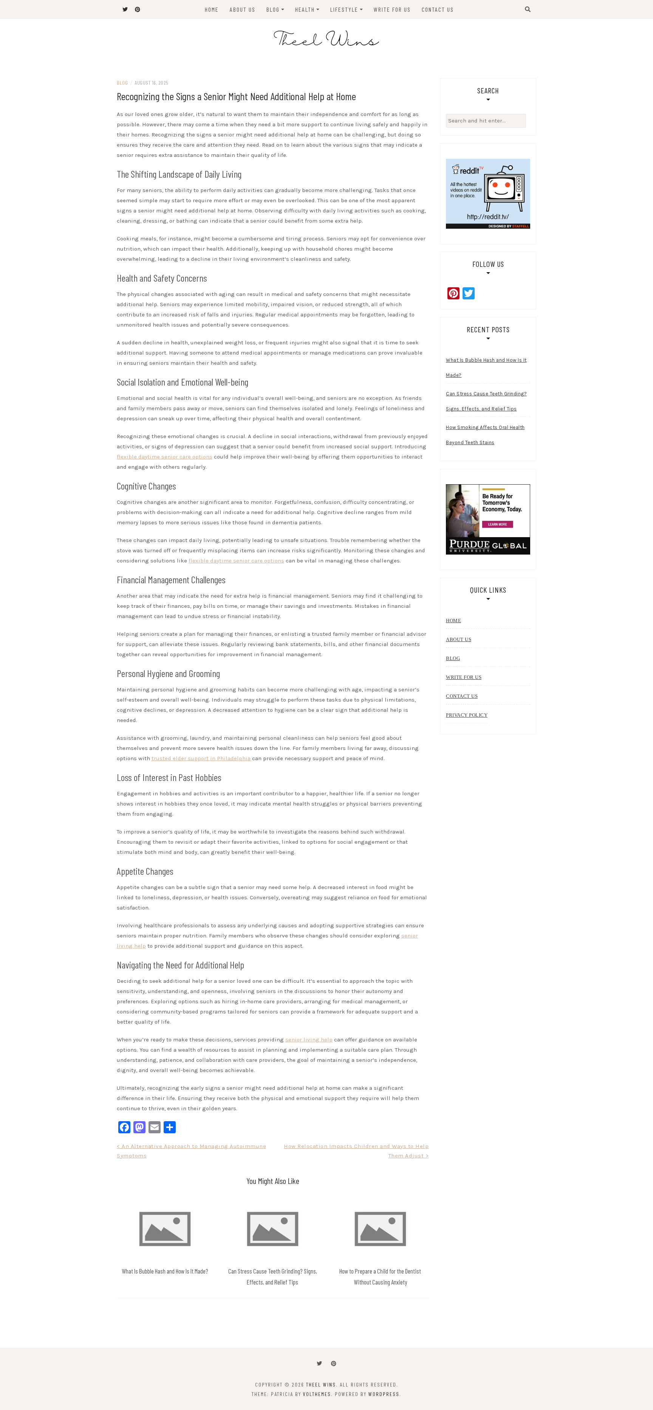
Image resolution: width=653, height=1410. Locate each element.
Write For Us (392, 9)
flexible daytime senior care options (164, 456)
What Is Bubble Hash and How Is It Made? (165, 1271)
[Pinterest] (333, 1363)
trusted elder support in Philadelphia (201, 758)
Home (212, 9)
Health (305, 9)
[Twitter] (319, 1363)
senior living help (309, 1039)
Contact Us (438, 9)
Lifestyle (344, 9)
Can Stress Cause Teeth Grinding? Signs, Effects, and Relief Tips (486, 401)
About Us (242, 9)
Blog (273, 9)
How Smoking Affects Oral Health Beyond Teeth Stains (485, 435)
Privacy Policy (466, 715)
